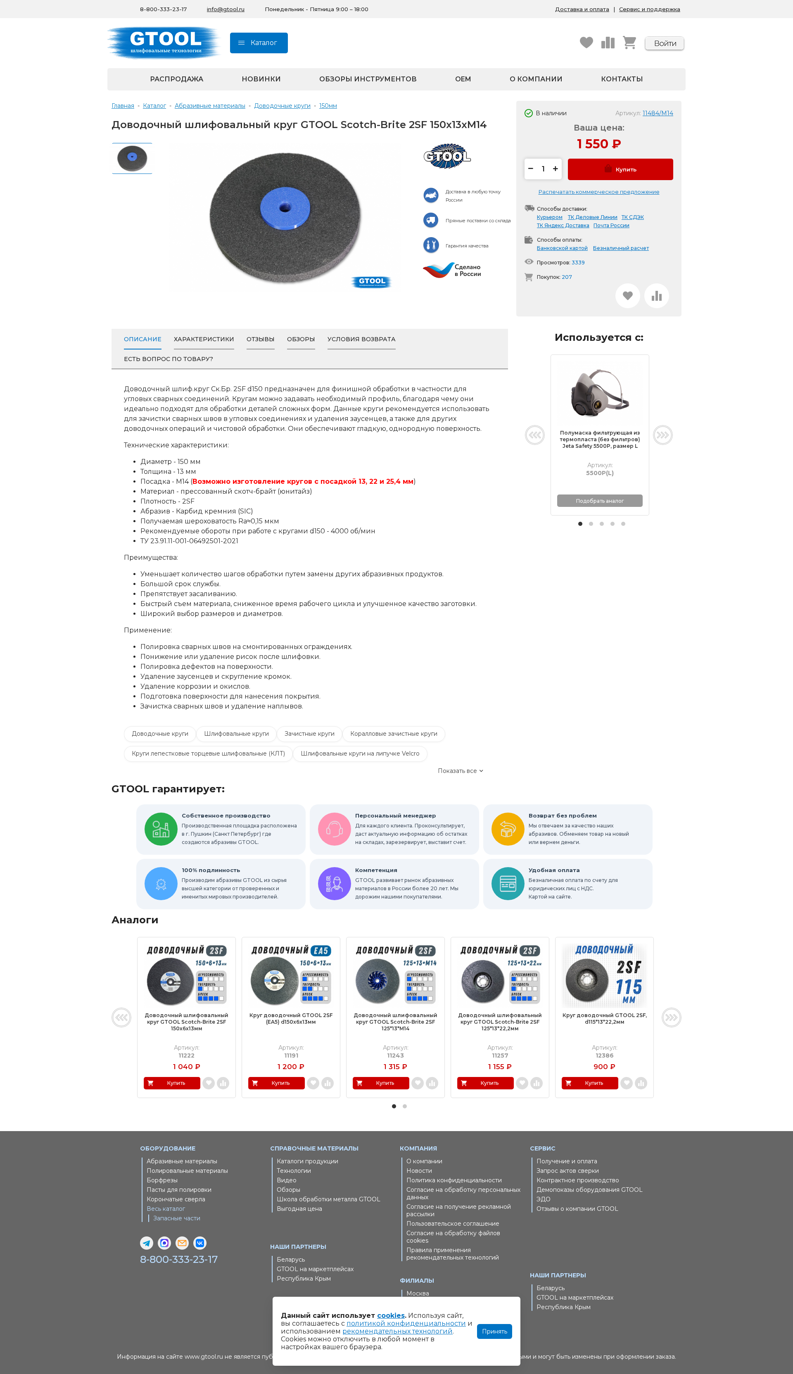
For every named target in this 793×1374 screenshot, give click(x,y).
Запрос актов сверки (568, 1170)
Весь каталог (166, 1208)
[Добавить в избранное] (627, 295)
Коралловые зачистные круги (393, 733)
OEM (463, 79)
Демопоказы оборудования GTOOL (590, 1189)
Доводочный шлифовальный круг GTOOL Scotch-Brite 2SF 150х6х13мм (186, 1022)
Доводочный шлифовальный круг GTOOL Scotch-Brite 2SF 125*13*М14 (395, 1022)
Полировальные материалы (187, 1170)
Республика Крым (304, 1278)
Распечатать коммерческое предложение (599, 191)
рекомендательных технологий (397, 1331)
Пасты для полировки (179, 1189)
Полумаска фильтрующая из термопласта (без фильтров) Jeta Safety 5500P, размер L (600, 439)
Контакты (622, 79)
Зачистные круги (310, 733)
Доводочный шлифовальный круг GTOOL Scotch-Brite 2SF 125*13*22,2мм (500, 1022)
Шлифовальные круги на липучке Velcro (360, 753)
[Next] (663, 435)
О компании (536, 79)
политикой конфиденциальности (406, 1323)
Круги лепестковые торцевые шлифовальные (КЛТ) (208, 753)
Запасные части (176, 1218)
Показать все (457, 771)
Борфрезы (162, 1180)
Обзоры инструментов (368, 79)
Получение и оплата (567, 1161)
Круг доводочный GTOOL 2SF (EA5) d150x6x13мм (290, 1018)
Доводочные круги (160, 733)
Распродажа (176, 79)
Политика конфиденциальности (454, 1180)
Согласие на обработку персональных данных (463, 1193)
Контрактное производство (578, 1180)
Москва (417, 1293)
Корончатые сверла (176, 1199)
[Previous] (535, 435)
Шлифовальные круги (236, 733)
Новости (419, 1170)
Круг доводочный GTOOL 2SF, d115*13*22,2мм (605, 1018)
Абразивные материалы (182, 1161)
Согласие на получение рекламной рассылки (458, 1210)
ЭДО (544, 1199)
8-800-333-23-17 (163, 9)
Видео (287, 1180)
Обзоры (288, 1189)
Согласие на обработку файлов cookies (453, 1236)
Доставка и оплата (582, 9)
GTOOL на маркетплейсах (315, 1269)
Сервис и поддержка (649, 9)
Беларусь (291, 1259)
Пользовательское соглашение (452, 1223)
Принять (494, 1331)
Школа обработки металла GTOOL (328, 1199)
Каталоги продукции (307, 1161)
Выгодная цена (299, 1208)
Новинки (261, 79)
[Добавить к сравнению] (656, 295)
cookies (391, 1315)
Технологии (294, 1170)
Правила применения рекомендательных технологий (452, 1253)
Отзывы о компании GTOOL (577, 1208)
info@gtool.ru (226, 9)
